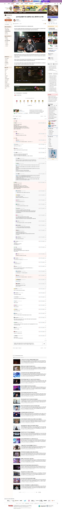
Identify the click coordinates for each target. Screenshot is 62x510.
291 (34, 492)
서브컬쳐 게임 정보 (7, 78)
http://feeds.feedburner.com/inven (19, 355)
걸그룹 (5, 73)
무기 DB (49, 138)
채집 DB (49, 142)
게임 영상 (6, 77)
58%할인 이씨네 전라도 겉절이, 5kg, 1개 (52, 97)
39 (44, 23)
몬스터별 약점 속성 (51, 132)
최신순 (19, 118)
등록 (44, 343)
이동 (45, 129)
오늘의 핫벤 (6, 59)
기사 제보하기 (26, 113)
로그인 (55, 3)
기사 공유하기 (29, 105)
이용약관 (23, 503)
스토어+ (56, 26)
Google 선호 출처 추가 (16, 23)
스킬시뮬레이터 (50, 146)
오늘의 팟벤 (6, 61)
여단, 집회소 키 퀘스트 (51, 131)
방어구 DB (50, 139)
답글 (44, 129)
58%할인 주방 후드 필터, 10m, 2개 (52, 96)
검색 (11, 24)
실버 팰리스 (6, 82)
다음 (36, 492)
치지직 (5, 70)
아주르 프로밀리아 (7, 85)
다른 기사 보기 (21, 113)
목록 (13, 116)
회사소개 (17, 503)
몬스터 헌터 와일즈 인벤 (9, 15)
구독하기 (16, 113)
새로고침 (46, 118)
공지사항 (45, 503)
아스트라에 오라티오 (7, 86)
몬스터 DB (50, 143)
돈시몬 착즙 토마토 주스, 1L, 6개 (52, 101)
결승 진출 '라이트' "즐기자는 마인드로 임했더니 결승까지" (36, 112)
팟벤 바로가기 (6, 69)
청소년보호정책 (31, 503)
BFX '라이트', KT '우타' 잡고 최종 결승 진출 (34, 113)
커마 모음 (7, 43)
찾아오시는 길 (41, 503)
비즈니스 (20, 503)
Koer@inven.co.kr (22, 111)
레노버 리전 (6, 81)
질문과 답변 (7, 39)
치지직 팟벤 (6, 32)
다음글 (16, 116)
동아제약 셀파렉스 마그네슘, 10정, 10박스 (52, 100)
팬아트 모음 (7, 44)
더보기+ (56, 48)
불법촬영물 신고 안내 (36, 503)
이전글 (19, 116)
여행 (5, 74)
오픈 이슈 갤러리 (7, 58)
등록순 (17, 118)
